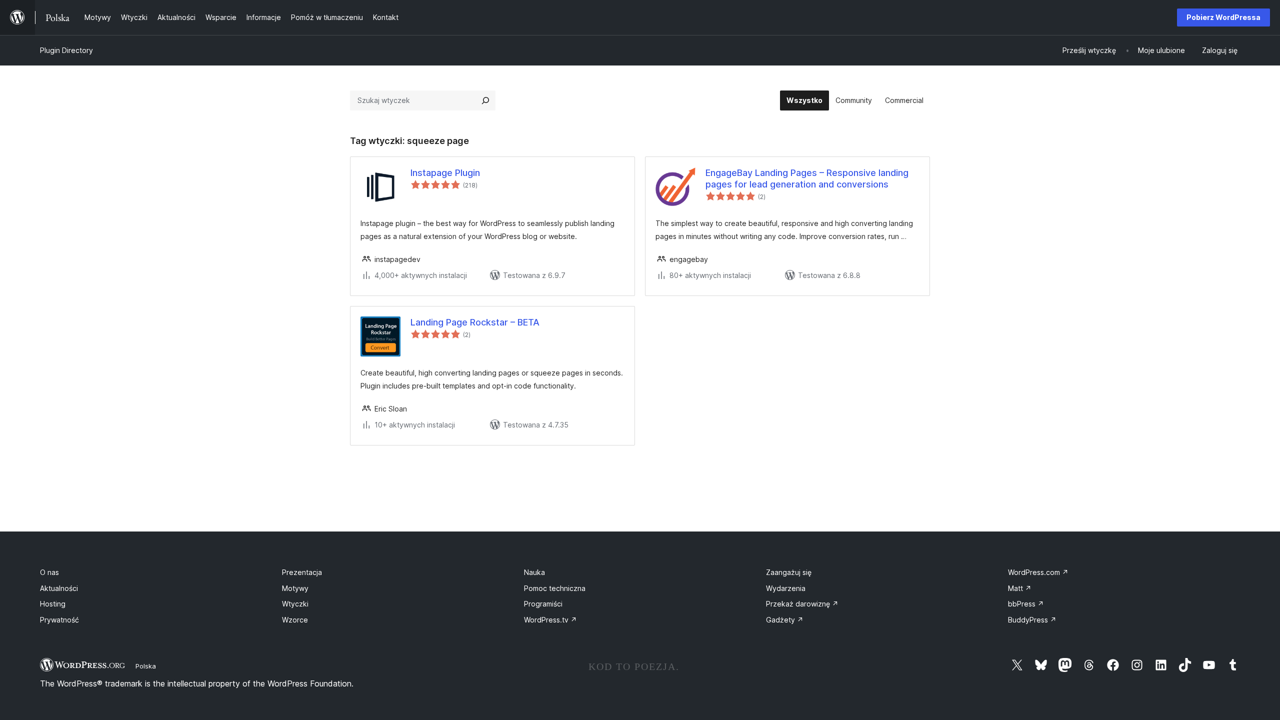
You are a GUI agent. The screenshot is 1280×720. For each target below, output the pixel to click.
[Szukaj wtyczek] (486, 100)
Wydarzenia (786, 588)
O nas (49, 572)
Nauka (534, 572)
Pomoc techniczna (555, 588)
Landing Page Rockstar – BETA (475, 322)
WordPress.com (1038, 572)
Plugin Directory (66, 50)
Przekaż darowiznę (802, 604)
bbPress (1026, 604)
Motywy (295, 588)
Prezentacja (302, 572)
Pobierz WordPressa (1223, 17)
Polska (146, 666)
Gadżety (785, 620)
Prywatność (59, 620)
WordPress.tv (550, 620)
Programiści (543, 604)
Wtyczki (295, 604)
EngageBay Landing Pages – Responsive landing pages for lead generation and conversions (807, 179)
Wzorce (295, 620)
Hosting (53, 604)
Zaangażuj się (789, 572)
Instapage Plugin (445, 173)
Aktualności (59, 588)
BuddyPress (1032, 620)
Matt (1020, 588)
